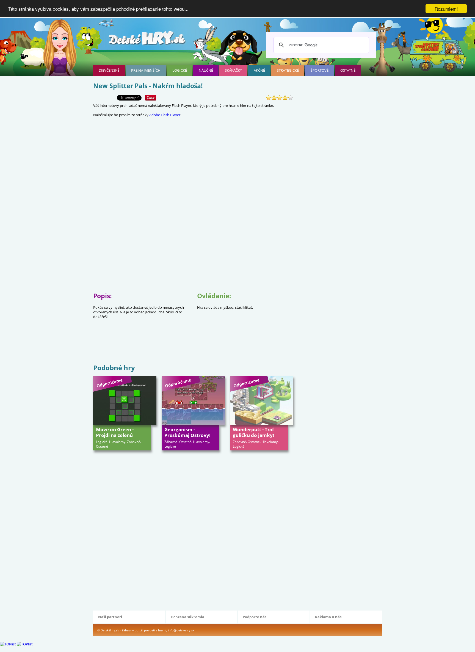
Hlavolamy (117, 441)
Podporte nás (254, 616)
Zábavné (133, 441)
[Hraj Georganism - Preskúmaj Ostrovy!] (193, 400)
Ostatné (347, 70)
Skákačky (233, 70)
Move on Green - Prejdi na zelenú (115, 432)
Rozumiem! (446, 8)
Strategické (288, 70)
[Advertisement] (193, 345)
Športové (319, 70)
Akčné (259, 70)
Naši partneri (110, 616)
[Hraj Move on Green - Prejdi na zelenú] (124, 400)
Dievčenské (109, 70)
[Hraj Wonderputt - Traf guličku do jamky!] (261, 400)
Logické (179, 70)
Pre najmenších (146, 70)
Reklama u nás (328, 616)
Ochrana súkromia (187, 616)
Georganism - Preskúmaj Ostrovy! (187, 432)
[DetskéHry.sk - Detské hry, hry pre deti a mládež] (147, 40)
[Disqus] (193, 529)
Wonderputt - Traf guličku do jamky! (253, 432)
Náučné (206, 70)
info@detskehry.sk (181, 630)
